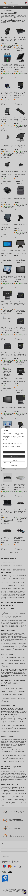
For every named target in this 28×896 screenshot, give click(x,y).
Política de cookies (7, 463)
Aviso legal (14, 465)
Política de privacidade (19, 463)
